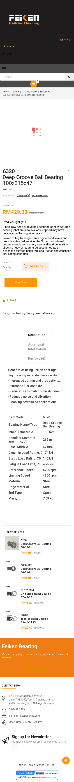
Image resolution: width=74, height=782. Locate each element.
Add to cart (37, 266)
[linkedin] (46, 669)
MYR (9, 46)
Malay (67, 39)
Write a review (40, 195)
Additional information (37, 347)
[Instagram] (38, 669)
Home (6, 91)
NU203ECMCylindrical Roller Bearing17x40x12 (36, 594)
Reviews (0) (36, 358)
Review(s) (23, 195)
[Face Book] (30, 669)
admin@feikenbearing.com (24, 715)
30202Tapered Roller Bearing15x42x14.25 (34, 619)
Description (36, 335)
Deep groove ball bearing (37, 91)
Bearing (17, 91)
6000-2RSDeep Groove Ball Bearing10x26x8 (36, 569)
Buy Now (20, 282)
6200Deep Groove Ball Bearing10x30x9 (36, 544)
